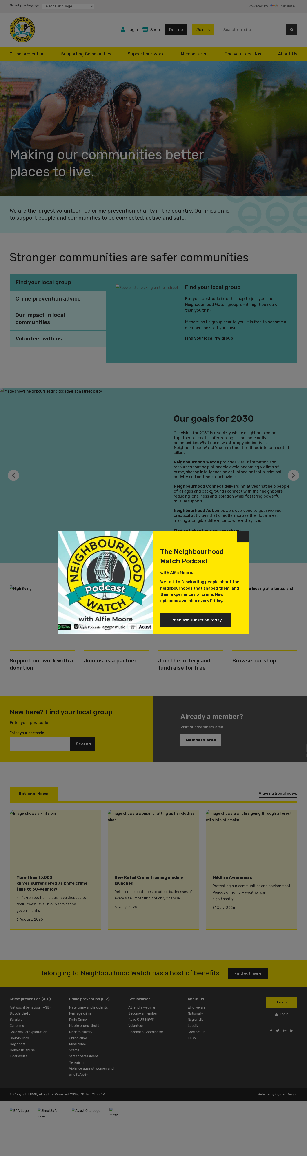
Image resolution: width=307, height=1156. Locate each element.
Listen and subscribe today (195, 620)
